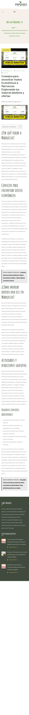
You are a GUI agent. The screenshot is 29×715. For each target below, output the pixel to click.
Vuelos (5, 72)
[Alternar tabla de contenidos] (19, 126)
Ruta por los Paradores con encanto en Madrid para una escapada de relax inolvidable (17, 554)
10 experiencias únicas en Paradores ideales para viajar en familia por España (16, 567)
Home (13, 27)
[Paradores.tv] (21, 4)
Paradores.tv (7, 70)
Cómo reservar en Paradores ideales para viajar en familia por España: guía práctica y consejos (16, 542)
